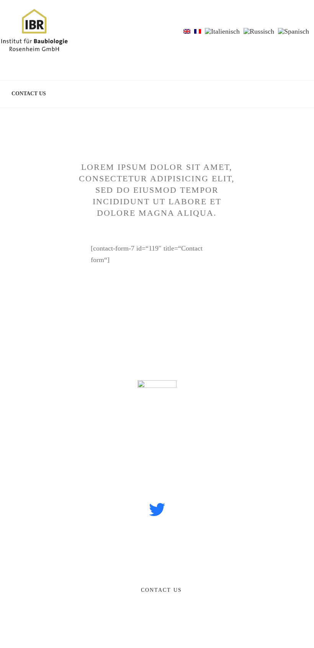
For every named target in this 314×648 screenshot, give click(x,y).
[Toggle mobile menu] (299, 20)
